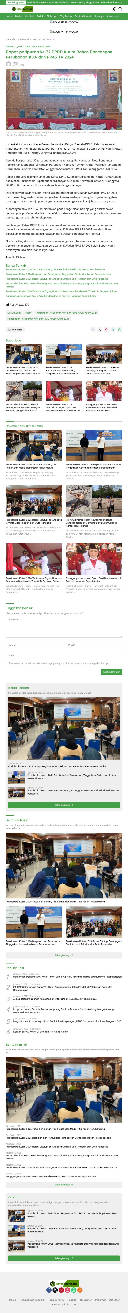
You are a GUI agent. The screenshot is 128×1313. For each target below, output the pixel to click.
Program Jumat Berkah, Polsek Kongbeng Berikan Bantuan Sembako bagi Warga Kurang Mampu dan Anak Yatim (63, 1011)
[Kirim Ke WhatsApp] (119, 329)
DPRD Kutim (14, 312)
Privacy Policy (56, 1299)
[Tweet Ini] (99, 329)
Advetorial (11, 46)
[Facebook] (49, 1290)
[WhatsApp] (73, 1290)
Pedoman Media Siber (107, 1299)
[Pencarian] (120, 9)
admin (15, 62)
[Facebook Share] (93, 329)
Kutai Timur (44, 46)
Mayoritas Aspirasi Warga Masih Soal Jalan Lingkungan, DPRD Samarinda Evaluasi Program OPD (67, 1021)
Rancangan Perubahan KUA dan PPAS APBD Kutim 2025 (38, 318)
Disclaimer (86, 1299)
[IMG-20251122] (64, 32)
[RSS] (79, 1290)
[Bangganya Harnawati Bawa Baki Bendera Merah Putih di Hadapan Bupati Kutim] (104, 391)
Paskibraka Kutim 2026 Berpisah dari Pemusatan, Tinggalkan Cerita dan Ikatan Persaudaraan (58, 274)
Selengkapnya (63, 805)
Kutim (28, 312)
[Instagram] (67, 1290)
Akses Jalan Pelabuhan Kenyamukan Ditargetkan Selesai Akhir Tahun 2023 (55, 998)
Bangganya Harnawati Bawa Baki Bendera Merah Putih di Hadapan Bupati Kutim (51, 296)
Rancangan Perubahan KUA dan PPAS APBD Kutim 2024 (66, 312)
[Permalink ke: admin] (8, 63)
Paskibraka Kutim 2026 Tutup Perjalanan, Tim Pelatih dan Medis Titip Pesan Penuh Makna (55, 269)
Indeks (12, 1299)
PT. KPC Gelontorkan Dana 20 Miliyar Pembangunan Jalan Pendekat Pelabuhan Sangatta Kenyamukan (62, 989)
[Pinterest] (61, 1290)
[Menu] (8, 9)
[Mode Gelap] (115, 9)
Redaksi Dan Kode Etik (32, 1299)
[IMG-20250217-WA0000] (64, 21)
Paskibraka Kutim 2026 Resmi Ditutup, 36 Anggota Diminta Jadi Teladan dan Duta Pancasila (57, 278)
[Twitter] (55, 1290)
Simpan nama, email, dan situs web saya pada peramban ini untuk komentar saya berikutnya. (59, 663)
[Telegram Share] (113, 329)
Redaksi (72, 1299)
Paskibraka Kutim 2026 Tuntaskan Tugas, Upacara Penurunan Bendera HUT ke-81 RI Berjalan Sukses (61, 291)
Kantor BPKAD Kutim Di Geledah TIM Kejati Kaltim (40, 1031)
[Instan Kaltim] (22, 9)
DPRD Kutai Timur (27, 46)
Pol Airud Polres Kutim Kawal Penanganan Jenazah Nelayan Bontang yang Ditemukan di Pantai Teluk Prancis (62, 285)
